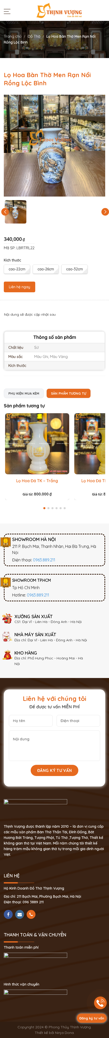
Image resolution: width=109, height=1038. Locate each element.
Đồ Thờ (34, 36)
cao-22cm (17, 269)
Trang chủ (13, 36)
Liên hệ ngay (19, 287)
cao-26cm (46, 269)
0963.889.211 (44, 559)
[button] (105, 212)
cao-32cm (74, 269)
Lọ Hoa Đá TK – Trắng (37, 480)
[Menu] (8, 11)
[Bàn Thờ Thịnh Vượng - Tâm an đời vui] (59, 10)
